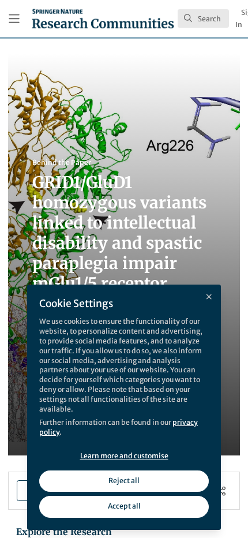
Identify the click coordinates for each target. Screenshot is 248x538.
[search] (203, 18)
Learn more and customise (124, 455)
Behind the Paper (61, 162)
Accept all (124, 506)
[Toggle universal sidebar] (14, 19)
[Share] (221, 491)
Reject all (124, 480)
